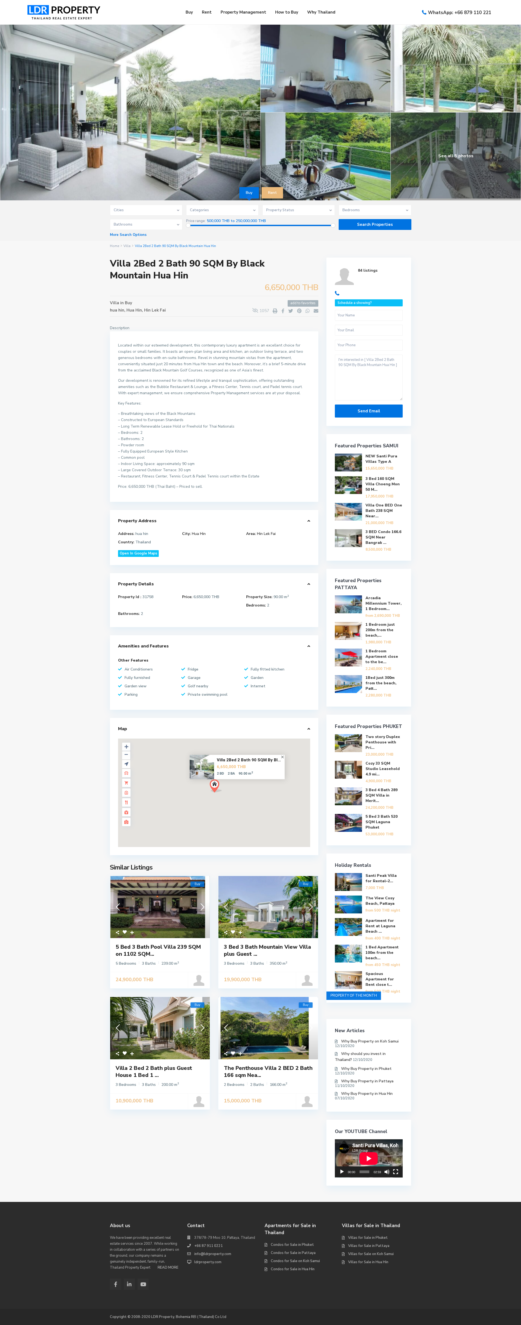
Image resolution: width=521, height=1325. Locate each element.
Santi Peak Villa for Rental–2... (381, 878)
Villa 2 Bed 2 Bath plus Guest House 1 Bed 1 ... (154, 1071)
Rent (207, 12)
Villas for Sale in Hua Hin (368, 1262)
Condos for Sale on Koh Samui (295, 1261)
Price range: (196, 221)
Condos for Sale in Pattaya (293, 1252)
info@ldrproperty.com (212, 1254)
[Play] (342, 1172)
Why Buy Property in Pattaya (367, 1081)
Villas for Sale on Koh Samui (371, 1254)
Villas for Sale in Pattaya (368, 1245)
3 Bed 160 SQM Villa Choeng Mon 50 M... (383, 484)
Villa (127, 246)
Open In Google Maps (138, 553)
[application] (369, 1158)
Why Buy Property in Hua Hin (367, 1093)
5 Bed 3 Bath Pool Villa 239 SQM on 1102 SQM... (158, 950)
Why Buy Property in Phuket (366, 1068)
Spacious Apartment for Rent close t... (380, 979)
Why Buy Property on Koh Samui (370, 1041)
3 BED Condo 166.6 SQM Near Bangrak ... (383, 537)
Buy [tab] (249, 192)
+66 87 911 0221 (208, 1245)
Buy (189, 12)
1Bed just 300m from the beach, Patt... (381, 683)
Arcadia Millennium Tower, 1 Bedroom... (384, 603)
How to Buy (286, 12)
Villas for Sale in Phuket (368, 1237)
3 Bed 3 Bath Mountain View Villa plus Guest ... (267, 950)
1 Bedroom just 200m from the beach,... (380, 630)
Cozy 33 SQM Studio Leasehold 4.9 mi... (383, 769)
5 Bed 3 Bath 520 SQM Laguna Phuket (382, 822)
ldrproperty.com (207, 1262)
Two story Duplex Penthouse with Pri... (383, 742)
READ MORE (168, 1267)
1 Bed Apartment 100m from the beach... (382, 953)
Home (114, 246)
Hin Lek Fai (155, 310)
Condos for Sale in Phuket (292, 1244)
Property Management (243, 12)
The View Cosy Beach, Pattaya (380, 901)
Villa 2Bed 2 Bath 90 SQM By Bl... (249, 760)
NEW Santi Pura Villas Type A (381, 459)
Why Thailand (321, 12)
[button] (218, 787)
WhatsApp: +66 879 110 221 (459, 12)
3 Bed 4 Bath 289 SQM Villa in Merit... (382, 795)
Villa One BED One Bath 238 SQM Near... (384, 511)
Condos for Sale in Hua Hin (292, 1269)
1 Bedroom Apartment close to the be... (382, 657)
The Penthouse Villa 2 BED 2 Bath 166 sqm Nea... (268, 1071)
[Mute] (387, 1172)
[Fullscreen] (395, 1172)
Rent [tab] (272, 192)
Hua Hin (134, 310)
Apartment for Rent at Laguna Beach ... (380, 926)
